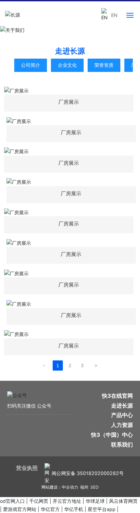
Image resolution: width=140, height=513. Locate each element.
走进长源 (122, 405)
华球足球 (95, 501)
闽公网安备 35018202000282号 (88, 473)
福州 (84, 487)
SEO (94, 487)
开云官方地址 (67, 501)
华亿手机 (73, 509)
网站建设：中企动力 (59, 487)
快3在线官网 (117, 395)
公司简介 (30, 65)
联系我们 (122, 444)
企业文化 (67, 65)
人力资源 (122, 424)
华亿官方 (50, 509)
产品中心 (122, 415)
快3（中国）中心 (112, 434)
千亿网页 (38, 501)
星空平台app (102, 509)
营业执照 (27, 468)
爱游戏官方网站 (19, 509)
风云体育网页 (123, 501)
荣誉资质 (103, 65)
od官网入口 (12, 501)
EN (114, 15)
